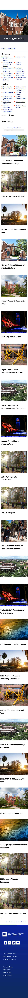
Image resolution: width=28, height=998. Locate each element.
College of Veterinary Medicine (21, 97)
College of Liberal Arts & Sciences (7, 74)
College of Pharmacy (18, 93)
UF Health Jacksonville (6, 106)
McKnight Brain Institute (7, 102)
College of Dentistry (21, 87)
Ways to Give (7, 121)
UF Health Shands (20, 102)
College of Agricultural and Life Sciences (8, 58)
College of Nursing (8, 92)
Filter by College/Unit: (14, 128)
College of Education (18, 63)
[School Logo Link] (13, 934)
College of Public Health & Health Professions (7, 98)
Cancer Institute (7, 87)
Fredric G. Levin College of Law (20, 74)
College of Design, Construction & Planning (8, 64)
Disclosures (7, 972)
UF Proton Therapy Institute (21, 106)
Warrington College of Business (21, 78)
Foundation (7, 970)
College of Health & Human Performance (8, 69)
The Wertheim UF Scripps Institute (7, 110)
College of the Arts (21, 57)
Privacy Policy (7, 975)
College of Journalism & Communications (20, 69)
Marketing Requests (9, 959)
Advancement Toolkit (10, 956)
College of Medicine (8, 89)
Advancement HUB (9, 954)
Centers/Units (7, 115)
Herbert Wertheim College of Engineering (8, 79)
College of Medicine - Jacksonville (21, 89)
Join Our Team (8, 967)
